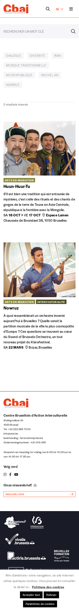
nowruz (13, 85)
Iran (57, 55)
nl (57, 8)
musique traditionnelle (26, 65)
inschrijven (14, 494)
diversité (37, 55)
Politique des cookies (48, 587)
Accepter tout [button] (31, 595)
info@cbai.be (11, 433)
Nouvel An (49, 75)
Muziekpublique (19, 75)
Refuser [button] (51, 595)
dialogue (13, 55)
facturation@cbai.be (31, 438)
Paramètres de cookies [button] (40, 604)
